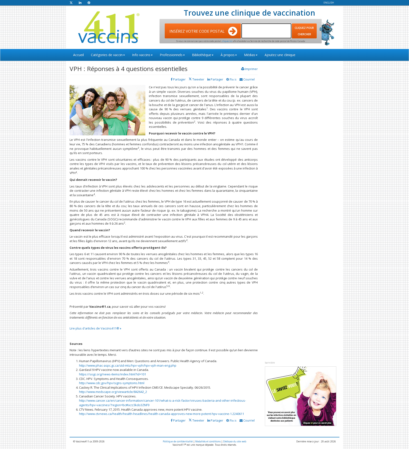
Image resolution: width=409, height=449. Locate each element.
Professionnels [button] (171, 55)
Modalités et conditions (208, 441)
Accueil (78, 55)
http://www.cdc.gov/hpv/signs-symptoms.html (111, 383)
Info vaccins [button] (141, 55)
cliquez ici (227, 41)
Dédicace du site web (234, 441)
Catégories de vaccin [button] (107, 55)
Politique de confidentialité (178, 441)
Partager (216, 79)
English (329, 2)
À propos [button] (228, 55)
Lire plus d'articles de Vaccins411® (95, 328)
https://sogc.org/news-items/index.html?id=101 (112, 374)
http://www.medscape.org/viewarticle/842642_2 (113, 392)
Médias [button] (249, 55)
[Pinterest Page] (89, 2)
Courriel (249, 79)
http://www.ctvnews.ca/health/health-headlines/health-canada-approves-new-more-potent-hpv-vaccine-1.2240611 (161, 414)
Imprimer (251, 69)
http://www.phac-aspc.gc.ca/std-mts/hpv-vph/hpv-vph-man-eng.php (127, 365)
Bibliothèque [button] (201, 55)
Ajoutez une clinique (280, 55)
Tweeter (198, 79)
